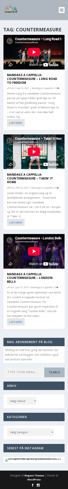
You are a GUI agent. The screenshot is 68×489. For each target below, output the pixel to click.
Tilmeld (54, 372)
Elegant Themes (34, 475)
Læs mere (15, 123)
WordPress (34, 479)
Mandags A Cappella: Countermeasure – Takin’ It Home (30, 178)
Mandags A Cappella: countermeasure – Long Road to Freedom (32, 79)
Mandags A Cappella (42, 88)
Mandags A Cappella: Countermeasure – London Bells (30, 278)
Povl (12, 88)
